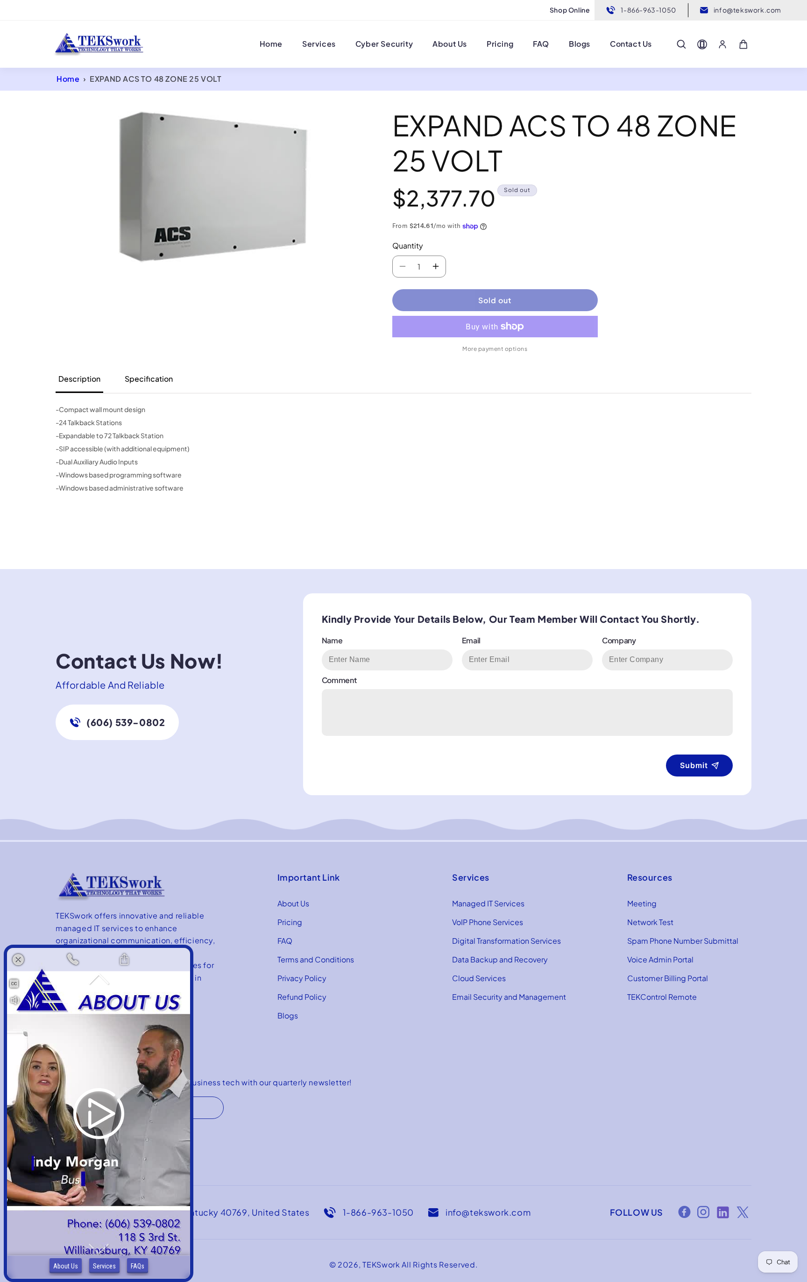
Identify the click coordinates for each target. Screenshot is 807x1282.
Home (68, 79)
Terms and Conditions (315, 959)
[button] (681, 44)
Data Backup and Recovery (500, 959)
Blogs (287, 1015)
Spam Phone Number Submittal (682, 941)
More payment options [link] (494, 348)
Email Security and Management (509, 997)
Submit (694, 765)
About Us (293, 903)
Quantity (407, 245)
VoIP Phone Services (487, 922)
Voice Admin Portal (660, 959)
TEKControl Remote (662, 997)
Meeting (642, 903)
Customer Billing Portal (667, 978)
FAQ (284, 941)
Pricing (289, 922)
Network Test (650, 922)
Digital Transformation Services (506, 941)
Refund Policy (301, 997)
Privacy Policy (301, 978)
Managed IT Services (488, 903)
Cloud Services (479, 978)
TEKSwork (381, 1264)
